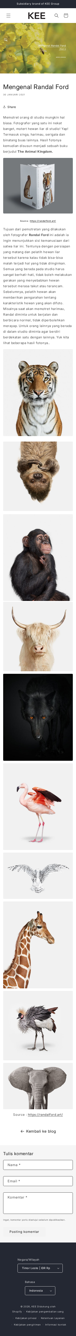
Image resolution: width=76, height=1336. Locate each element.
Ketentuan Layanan (53, 1318)
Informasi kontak (55, 1324)
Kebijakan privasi (26, 1318)
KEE (33, 1306)
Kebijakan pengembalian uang (45, 1311)
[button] (8, 15)
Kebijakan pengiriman (27, 1324)
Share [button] (11, 107)
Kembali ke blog (41, 1131)
